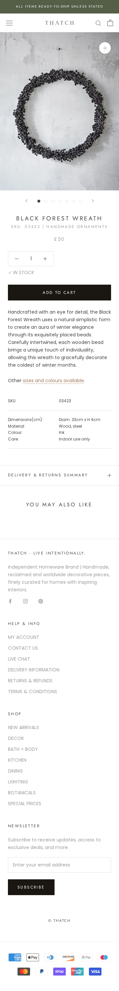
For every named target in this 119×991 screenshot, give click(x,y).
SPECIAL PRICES (24, 803)
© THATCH (59, 920)
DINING (15, 771)
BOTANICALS (22, 792)
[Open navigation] (9, 22)
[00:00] (59, 111)
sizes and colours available (53, 380)
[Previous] (26, 200)
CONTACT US (23, 648)
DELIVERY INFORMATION (34, 669)
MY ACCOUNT (23, 637)
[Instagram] (25, 601)
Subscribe (31, 887)
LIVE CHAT (19, 659)
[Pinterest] (40, 601)
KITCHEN (17, 760)
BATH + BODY (23, 749)
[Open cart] (110, 22)
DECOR (16, 738)
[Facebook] (10, 601)
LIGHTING (18, 782)
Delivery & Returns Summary (48, 475)
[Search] (98, 23)
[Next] (93, 200)
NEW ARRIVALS (23, 727)
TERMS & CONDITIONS (32, 691)
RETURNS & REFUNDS (30, 680)
